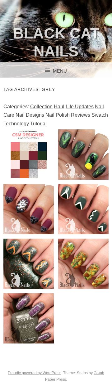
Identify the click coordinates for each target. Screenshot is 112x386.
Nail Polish (57, 115)
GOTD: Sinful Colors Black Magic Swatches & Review (28, 266)
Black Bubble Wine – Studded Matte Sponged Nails (29, 216)
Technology (16, 123)
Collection (41, 106)
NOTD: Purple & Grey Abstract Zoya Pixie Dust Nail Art (28, 330)
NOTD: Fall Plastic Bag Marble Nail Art (83, 263)
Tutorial (38, 123)
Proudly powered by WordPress (34, 373)
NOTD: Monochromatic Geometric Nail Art (86, 209)
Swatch (99, 115)
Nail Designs (30, 115)
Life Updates (80, 106)
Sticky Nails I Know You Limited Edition (83, 154)
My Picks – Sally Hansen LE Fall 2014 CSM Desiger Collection (28, 162)
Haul (59, 106)
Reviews (80, 115)
